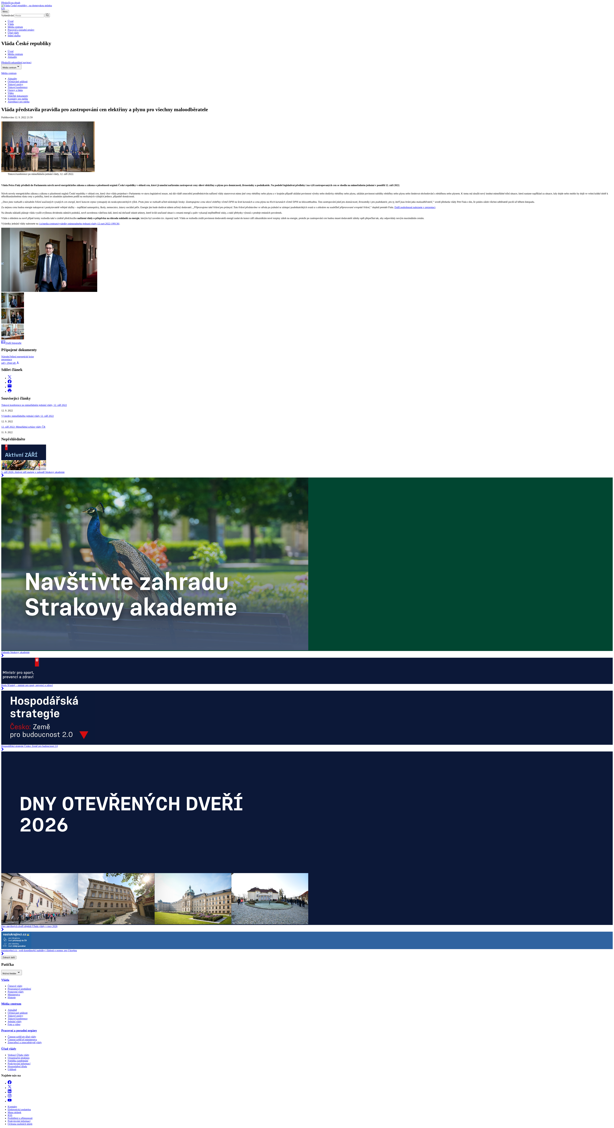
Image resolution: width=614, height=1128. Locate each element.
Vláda (11, 24)
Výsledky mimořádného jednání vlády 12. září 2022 (27, 416)
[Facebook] (10, 1083)
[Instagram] (10, 1096)
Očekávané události (18, 1013)
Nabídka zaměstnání (18, 1060)
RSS (10, 1115)
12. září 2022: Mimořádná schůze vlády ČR (23, 427)
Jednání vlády (15, 1021)
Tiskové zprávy (15, 84)
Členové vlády (15, 986)
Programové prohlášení (19, 989)
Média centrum (15, 27)
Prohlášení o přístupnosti (20, 1118)
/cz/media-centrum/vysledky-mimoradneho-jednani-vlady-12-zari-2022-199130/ (79, 223)
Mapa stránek (14, 1112)
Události (12, 1069)
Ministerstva (14, 994)
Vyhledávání (7, 15)
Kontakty (12, 1106)
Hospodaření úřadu (17, 1066)
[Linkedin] (10, 1092)
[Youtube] (10, 1101)
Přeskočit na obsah (10, 2)
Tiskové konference (18, 87)
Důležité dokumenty (18, 96)
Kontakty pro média (18, 98)
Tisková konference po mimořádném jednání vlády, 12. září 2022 (34, 405)
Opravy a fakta (15, 90)
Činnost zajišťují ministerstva (22, 1039)
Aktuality (12, 78)
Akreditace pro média (18, 101)
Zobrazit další (9, 957)
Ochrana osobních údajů (20, 1124)
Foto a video (14, 1024)
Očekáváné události (18, 81)
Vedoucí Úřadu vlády (18, 1055)
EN (3, 8)
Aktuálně (12, 1010)
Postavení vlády (16, 991)
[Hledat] (47, 15)
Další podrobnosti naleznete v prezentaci (414, 207)
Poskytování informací (19, 1063)
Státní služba (14, 35)
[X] (10, 1087)
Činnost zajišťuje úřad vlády (22, 1036)
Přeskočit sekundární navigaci (16, 62)
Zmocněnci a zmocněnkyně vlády (25, 1042)
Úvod (10, 21)
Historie (12, 997)
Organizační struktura (18, 1057)
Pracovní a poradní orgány (21, 29)
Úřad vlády (13, 32)
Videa (11, 93)
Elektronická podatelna (19, 1109)
